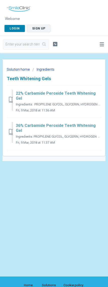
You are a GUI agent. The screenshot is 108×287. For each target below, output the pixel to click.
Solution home (19, 69)
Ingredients (46, 69)
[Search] (44, 44)
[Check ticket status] (55, 44)
